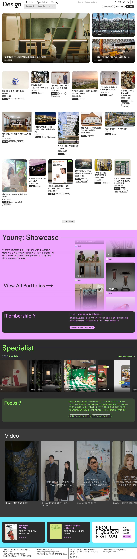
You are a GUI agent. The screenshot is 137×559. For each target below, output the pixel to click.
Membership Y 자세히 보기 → (82, 327)
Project (30, 6)
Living (130, 101)
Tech (38, 186)
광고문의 (72, 554)
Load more (69, 221)
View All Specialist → (126, 356)
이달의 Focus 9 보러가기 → (79, 416)
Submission (119, 6)
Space (40, 93)
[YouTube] (119, 2)
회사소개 (72, 550)
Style (116, 191)
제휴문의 (94, 552)
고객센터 (72, 552)
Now (51, 6)
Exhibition (55, 96)
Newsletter (107, 6)
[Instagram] (128, 2)
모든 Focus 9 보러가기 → (101, 416)
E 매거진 (86, 552)
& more (84, 181)
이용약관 (79, 550)
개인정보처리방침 (89, 550)
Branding (59, 194)
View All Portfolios (24, 285)
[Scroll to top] (135, 556)
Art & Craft (20, 99)
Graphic (12, 99)
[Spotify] (124, 2)
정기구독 (79, 552)
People (41, 6)
